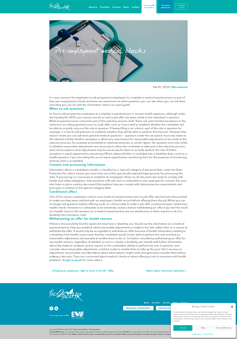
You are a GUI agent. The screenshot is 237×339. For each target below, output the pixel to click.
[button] (232, 306)
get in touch (74, 260)
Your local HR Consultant (149, 6)
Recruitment (180, 87)
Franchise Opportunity (138, 308)
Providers (105, 7)
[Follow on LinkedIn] (56, 308)
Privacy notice (95, 329)
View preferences (223, 328)
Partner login (181, 7)
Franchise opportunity (166, 6)
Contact (135, 7)
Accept (183, 328)
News (126, 7)
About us (93, 7)
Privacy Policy (208, 334)
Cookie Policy (197, 334)
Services (116, 7)
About (146, 303)
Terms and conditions (81, 329)
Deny (203, 328)
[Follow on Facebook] (51, 308)
